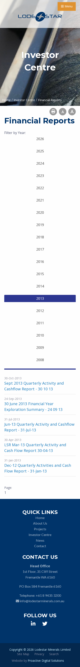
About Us (40, 523)
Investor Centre (40, 535)
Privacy (39, 654)
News (40, 540)
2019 (40, 224)
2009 (40, 347)
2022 (40, 188)
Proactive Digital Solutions (46, 661)
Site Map (23, 654)
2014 (40, 286)
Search (54, 654)
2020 (40, 212)
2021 (40, 200)
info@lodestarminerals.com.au (42, 601)
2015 (40, 274)
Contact (40, 546)
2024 (40, 163)
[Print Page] (53, 111)
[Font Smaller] (62, 111)
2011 (40, 323)
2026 (40, 139)
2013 (40, 298)
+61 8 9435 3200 (48, 595)
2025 (40, 151)
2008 (40, 360)
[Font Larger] (72, 111)
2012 (40, 310)
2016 (40, 261)
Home (40, 518)
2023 (40, 175)
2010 (40, 335)
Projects (40, 529)
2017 (40, 249)
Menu (68, 6)
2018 (40, 237)
